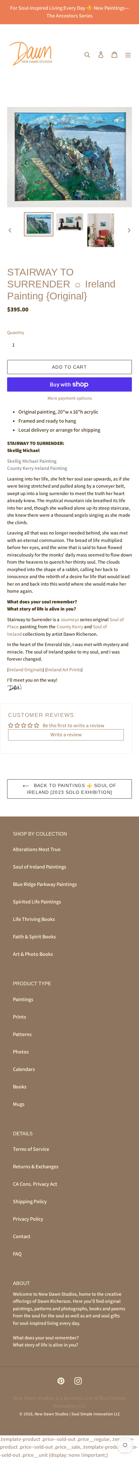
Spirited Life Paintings (37, 901)
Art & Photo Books (33, 954)
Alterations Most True (36, 849)
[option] (38, 224)
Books (20, 1086)
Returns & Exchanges (36, 1166)
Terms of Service (31, 1149)
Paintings (23, 999)
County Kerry (70, 626)
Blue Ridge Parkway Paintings (45, 884)
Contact (21, 1236)
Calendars (24, 1069)
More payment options (70, 398)
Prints (19, 1016)
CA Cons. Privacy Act (35, 1184)
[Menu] (128, 54)
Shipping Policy (30, 1201)
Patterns (22, 1034)
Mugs (19, 1104)
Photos (21, 1051)
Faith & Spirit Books (34, 936)
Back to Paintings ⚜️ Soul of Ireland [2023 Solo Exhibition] (71, 789)
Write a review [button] (66, 734)
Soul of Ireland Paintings (39, 866)
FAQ (17, 1253)
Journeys (69, 619)
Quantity (15, 332)
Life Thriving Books (34, 919)
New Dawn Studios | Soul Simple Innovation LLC (77, 1414)
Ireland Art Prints (64, 669)
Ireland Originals (26, 669)
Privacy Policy (28, 1219)
